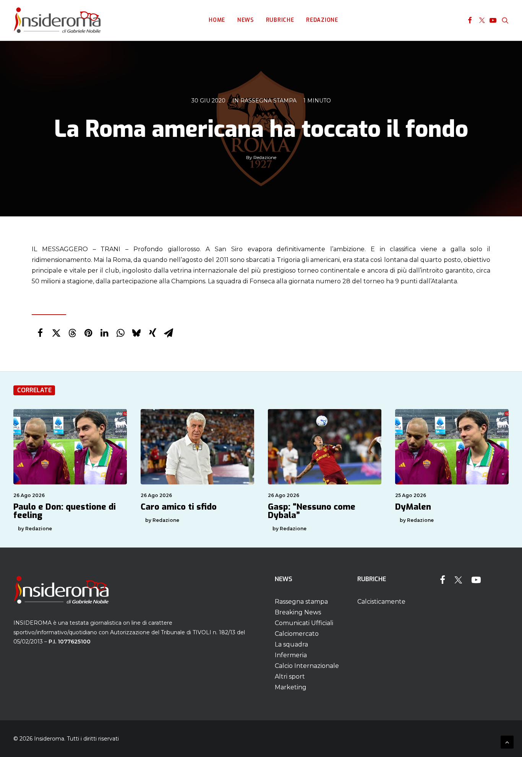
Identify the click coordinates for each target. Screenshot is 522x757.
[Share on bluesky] (136, 333)
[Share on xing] (152, 333)
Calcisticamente (381, 601)
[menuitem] (216, 20)
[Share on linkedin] (104, 333)
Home (217, 20)
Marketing (290, 687)
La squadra (291, 644)
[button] (470, 20)
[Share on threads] (72, 333)
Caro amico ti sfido (179, 506)
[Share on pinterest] (88, 333)
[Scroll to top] (507, 741)
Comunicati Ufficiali (304, 623)
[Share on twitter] (56, 333)
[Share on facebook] (40, 333)
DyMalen (413, 506)
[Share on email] (168, 333)
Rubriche (280, 20)
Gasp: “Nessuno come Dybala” (311, 511)
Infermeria (291, 655)
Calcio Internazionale (307, 665)
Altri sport (290, 676)
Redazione (322, 20)
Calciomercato (297, 633)
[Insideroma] (57, 20)
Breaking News (298, 612)
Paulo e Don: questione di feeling (64, 511)
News (245, 20)
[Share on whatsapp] (120, 333)
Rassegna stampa (268, 100)
